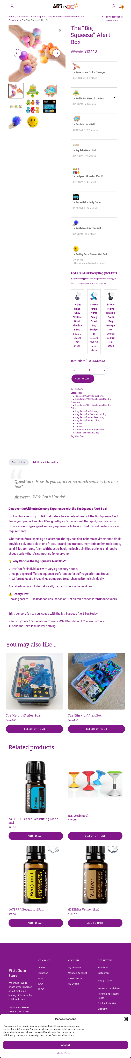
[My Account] (113, 6)
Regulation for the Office (87, 420)
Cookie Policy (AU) (108, 1003)
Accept (65, 1045)
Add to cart (83, 378)
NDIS (41, 978)
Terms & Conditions (109, 988)
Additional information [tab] (46, 462)
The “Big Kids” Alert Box (85, 715)
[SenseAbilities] (65, 6)
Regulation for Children (86, 411)
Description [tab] (18, 462)
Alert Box (79, 436)
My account (74, 967)
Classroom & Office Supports (31, 16)
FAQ (40, 983)
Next (56, 53)
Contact (43, 973)
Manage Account (77, 973)
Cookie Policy (63, 1053)
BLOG (41, 989)
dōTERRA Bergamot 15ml (26, 909)
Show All (79, 423)
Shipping (103, 1008)
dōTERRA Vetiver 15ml (83, 909)
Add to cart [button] (36, 836)
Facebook (103, 967)
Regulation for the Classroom (89, 417)
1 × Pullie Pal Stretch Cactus (88, 98)
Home (11, 16)
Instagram (104, 973)
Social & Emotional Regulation (89, 429)
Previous (17, 53)
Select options (34, 729)
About (41, 967)
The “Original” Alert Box (23, 715)
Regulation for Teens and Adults (90, 414)
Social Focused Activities (87, 432)
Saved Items (75, 978)
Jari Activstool (78, 815)
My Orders (74, 983)
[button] (126, 1019)
